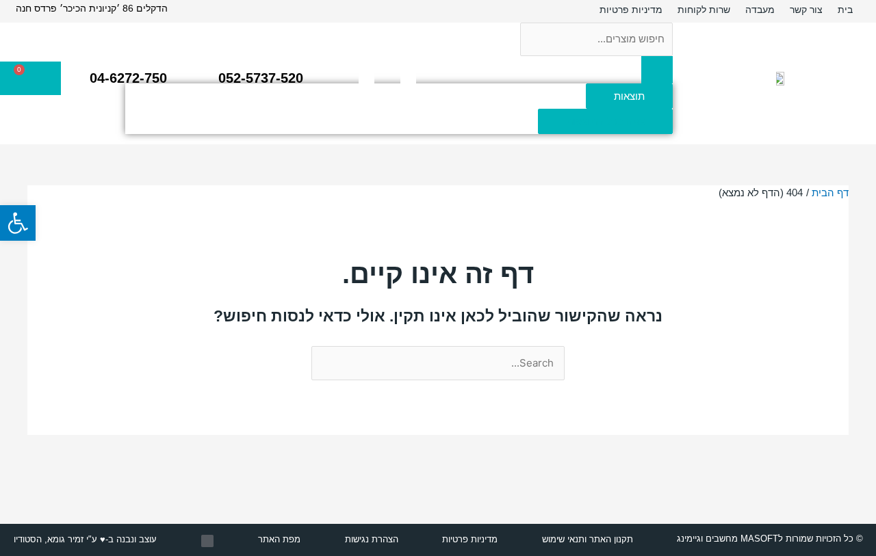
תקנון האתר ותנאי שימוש (587, 539)
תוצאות (629, 96)
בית (845, 9)
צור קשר (806, 9)
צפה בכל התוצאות (605, 121)
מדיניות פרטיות (631, 9)
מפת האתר (279, 539)
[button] (18, 223)
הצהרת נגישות (371, 539)
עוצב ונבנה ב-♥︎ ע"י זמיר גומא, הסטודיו (85, 539)
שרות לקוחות (704, 9)
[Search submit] (657, 69)
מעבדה (760, 9)
